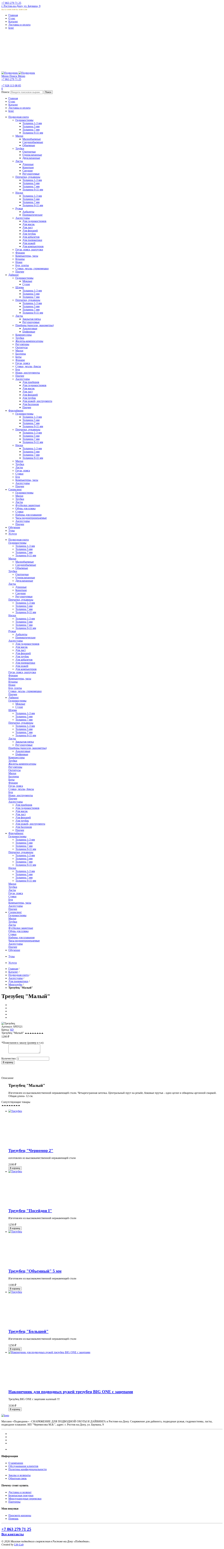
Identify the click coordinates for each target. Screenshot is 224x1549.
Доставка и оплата (19, 24)
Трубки (12, 571)
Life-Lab (19, 1544)
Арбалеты (21, 634)
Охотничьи (22, 574)
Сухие (19, 706)
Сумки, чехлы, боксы (21, 789)
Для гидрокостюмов (27, 643)
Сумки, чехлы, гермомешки (25, 691)
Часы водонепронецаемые (24, 940)
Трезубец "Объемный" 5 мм (34, 1271)
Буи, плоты (15, 688)
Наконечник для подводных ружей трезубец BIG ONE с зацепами (70, 1391)
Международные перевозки (24, 1498)
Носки (12, 615)
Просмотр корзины (19, 1515)
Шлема (12, 710)
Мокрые (20, 703)
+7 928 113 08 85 (11, 85)
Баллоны (13, 776)
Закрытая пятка (24, 741)
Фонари (13, 675)
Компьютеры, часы (19, 678)
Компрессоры (16, 757)
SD (12, 1029)
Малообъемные (24, 561)
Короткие (21, 590)
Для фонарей (23, 653)
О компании (15, 1462)
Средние (20, 593)
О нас (11, 18)
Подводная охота (18, 974)
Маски (12, 558)
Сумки (12, 896)
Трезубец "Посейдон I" (30, 1210)
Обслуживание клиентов (23, 1466)
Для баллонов (23, 826)
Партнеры (14, 1501)
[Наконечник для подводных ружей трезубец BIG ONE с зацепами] (49, 1352)
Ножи (11, 684)
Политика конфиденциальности (27, 1469)
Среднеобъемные (25, 564)
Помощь (13, 1518)
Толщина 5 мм (24, 549)
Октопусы (14, 770)
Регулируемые (24, 596)
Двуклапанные (24, 580)
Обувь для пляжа (18, 931)
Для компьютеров (26, 669)
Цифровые (21, 754)
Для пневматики (25, 662)
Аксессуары (15, 640)
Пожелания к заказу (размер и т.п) (22, 1042)
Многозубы (15, 984)
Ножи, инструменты (20, 795)
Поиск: (5, 92)
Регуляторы (15, 766)
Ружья (12, 631)
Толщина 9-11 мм (25, 555)
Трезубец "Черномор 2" (30, 1150)
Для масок (21, 646)
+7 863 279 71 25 (11, 2)
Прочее (12, 694)
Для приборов (23, 804)
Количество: (8, 1058)
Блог (11, 27)
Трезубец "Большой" (28, 1331)
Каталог (13, 21)
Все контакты (12, 1534)
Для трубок (22, 656)
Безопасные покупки (20, 1495)
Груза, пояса (15, 785)
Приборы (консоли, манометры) (27, 748)
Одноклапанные (25, 577)
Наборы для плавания (21, 937)
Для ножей (21, 665)
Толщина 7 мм (24, 552)
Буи (10, 792)
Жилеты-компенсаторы (22, 763)
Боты (11, 779)
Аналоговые (22, 751)
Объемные (21, 568)
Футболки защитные (20, 927)
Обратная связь (17, 1478)
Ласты (12, 583)
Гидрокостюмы (17, 542)
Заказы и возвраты (19, 1475)
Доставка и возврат (19, 1492)
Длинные (21, 587)
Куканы (13, 681)
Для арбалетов (24, 659)
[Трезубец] (15, 1111)
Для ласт (20, 650)
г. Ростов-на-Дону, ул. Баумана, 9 (20, 6)
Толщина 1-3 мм (25, 545)
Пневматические (25, 637)
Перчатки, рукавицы (20, 599)
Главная (13, 15)
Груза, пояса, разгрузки (22, 672)
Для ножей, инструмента (30, 823)
